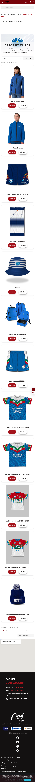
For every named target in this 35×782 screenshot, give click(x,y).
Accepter (27, 780)
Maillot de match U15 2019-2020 (17, 474)
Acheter (12, 105)
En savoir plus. (19, 780)
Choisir (11, 58)
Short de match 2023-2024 (17, 194)
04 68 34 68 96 (19, 687)
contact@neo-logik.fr (17, 690)
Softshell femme (17, 101)
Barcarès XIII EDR (12, 21)
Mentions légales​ (6, 760)
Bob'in (17, 288)
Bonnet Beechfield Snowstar (17, 614)
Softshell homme (17, 148)
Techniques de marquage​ (9, 766)
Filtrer (28, 58)
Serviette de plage (17, 241)
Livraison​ (3, 769)
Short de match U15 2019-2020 (17, 381)
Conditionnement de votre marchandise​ (13, 771)
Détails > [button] (23, 105)
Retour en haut (25, 636)
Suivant (29, 631)
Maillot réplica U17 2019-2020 (17, 521)
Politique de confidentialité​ (9, 763)
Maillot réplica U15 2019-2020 (17, 428)
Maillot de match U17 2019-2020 (17, 568)
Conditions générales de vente (10, 757)
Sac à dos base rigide (17, 334)
